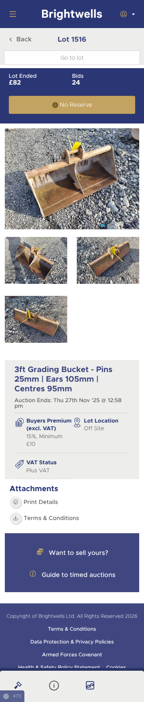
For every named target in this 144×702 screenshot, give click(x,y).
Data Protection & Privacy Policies (72, 642)
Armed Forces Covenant (72, 654)
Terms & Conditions (51, 518)
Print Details (41, 502)
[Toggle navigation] (11, 14)
